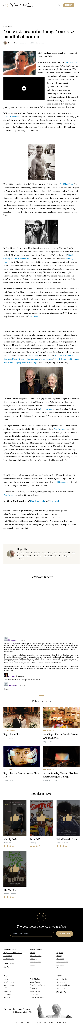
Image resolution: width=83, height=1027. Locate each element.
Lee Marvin (33, 355)
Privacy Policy (62, 1022)
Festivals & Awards (37, 997)
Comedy (33, 959)
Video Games (35, 982)
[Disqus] (41, 663)
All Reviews (7, 956)
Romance (60, 959)
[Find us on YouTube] (61, 992)
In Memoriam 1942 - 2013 (22, 1012)
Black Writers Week (37, 985)
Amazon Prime (35, 956)
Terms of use (48, 1022)
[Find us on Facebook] (57, 992)
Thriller (59, 968)
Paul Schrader (73, 358)
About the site (62, 979)
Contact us (61, 982)
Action (32, 953)
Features (33, 988)
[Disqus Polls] (41, 609)
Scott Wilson (60, 355)
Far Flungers (8, 991)
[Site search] (59, 5)
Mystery (60, 953)
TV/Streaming (35, 991)
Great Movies (8, 985)
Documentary (35, 962)
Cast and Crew (8, 959)
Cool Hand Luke (67, 184)
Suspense (60, 965)
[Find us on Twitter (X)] (65, 992)
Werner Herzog (45, 358)
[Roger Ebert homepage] (18, 5)
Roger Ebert (7, 26)
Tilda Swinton (59, 358)
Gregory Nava (20, 362)
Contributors (61, 988)
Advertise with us (63, 985)
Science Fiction (62, 962)
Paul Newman (71, 62)
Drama (32, 965)
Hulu (32, 971)
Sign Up (6, 967)
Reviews (6, 979)
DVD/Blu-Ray (35, 979)
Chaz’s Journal (8, 982)
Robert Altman (31, 358)
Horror (32, 968)
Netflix (59, 956)
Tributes (6, 997)
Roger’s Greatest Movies (12, 953)
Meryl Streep (18, 358)
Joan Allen (8, 362)
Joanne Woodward (11, 116)
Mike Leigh (32, 362)
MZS (5, 988)
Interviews (7, 994)
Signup (68, 5)
